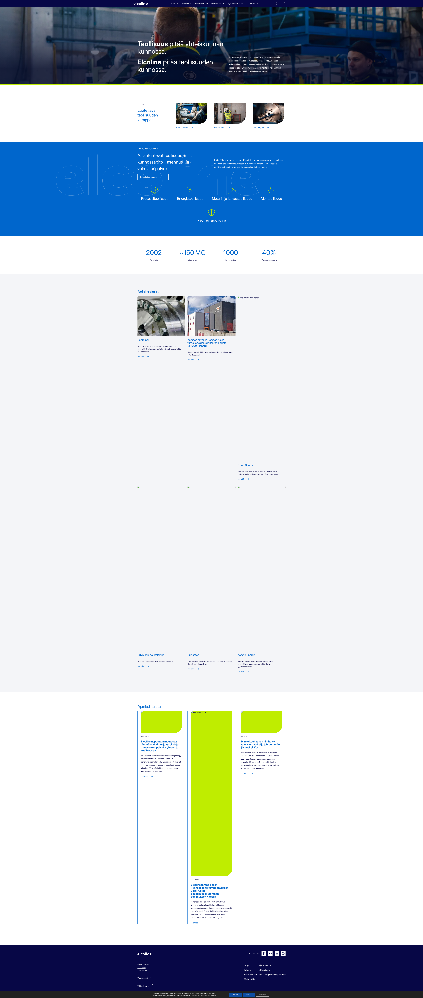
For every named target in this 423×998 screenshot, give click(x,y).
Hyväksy (236, 994)
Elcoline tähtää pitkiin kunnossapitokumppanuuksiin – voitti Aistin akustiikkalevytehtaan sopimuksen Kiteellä (210, 890)
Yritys (173, 3)
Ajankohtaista (234, 3)
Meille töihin (216, 3)
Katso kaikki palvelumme (150, 177)
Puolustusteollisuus (211, 221)
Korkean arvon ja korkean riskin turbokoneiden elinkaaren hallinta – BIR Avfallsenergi (207, 342)
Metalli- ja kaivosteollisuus (232, 198)
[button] (277, 3)
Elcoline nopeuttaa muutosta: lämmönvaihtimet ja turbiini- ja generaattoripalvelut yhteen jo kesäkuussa (160, 746)
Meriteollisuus (271, 198)
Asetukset (262, 994)
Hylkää (248, 994)
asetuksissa (212, 995)
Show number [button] (142, 970)
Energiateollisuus (190, 198)
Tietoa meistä (182, 127)
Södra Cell (143, 339)
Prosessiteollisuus (154, 198)
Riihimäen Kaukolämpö (150, 654)
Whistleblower (143, 986)
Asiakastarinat (201, 3)
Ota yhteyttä (258, 127)
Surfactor (193, 654)
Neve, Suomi (245, 465)
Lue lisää (140, 356)
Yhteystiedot (252, 3)
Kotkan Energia (247, 654)
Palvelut (185, 3)
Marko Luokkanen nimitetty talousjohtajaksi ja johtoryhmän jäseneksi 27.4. (260, 744)
